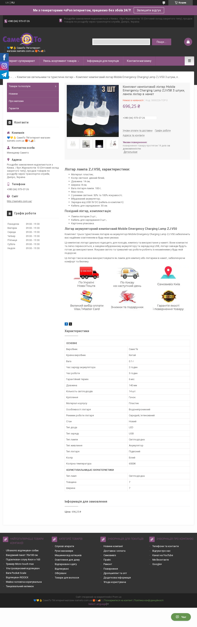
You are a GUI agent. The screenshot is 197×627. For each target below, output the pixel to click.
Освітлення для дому (67, 559)
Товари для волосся (67, 577)
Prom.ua (117, 597)
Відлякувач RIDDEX (17, 577)
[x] (70, 324)
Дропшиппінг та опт (115, 573)
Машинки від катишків (68, 555)
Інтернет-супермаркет (21, 60)
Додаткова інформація (117, 577)
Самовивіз (110, 555)
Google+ (157, 564)
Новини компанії (113, 546)
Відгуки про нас (161, 550)
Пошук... (161, 41)
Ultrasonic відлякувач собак (22, 550)
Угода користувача (115, 582)
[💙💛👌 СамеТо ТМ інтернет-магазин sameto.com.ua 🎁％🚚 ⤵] (22, 38)
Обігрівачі (60, 573)
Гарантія (14, 108)
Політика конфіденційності (149, 600)
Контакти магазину (139, 60)
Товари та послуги (19, 86)
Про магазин (16, 101)
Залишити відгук (149, 10)
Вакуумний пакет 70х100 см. (22, 555)
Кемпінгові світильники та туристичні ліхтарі (45, 77)
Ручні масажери (64, 550)
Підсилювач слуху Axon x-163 (23, 559)
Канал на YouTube (162, 555)
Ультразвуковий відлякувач (23, 568)
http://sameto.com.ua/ (19, 201)
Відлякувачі (62, 568)
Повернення (111, 568)
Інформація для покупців (103, 60)
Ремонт (108, 564)
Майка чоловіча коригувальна (24, 581)
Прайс (107, 559)
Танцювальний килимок (20, 586)
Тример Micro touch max (20, 563)
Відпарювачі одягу (66, 564)
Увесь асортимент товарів (60, 60)
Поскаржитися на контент (118, 600)
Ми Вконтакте (160, 559)
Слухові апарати (64, 546)
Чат (183, 617)
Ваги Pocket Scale (16, 573)
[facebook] (66, 324)
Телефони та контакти (165, 546)
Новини (13, 93)
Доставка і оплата (114, 550)
